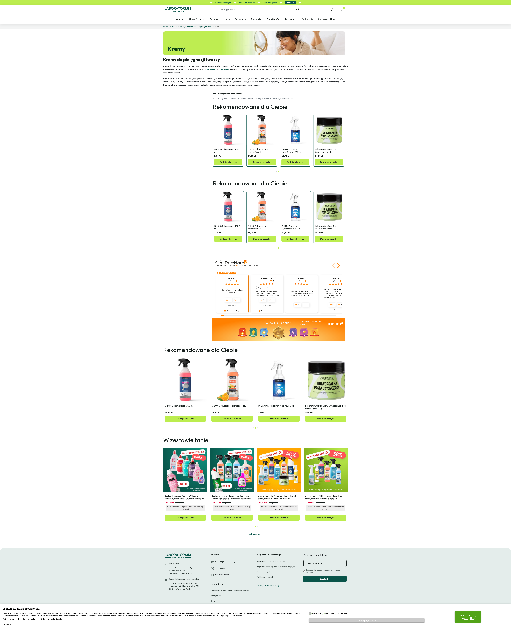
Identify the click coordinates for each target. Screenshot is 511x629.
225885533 (220, 568)
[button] (342, 9)
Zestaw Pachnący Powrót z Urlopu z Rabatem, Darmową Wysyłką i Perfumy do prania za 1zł (184, 497)
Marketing (342, 613)
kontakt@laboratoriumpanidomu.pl (229, 562)
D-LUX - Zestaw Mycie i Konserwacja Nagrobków (326, 150)
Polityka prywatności (26, 619)
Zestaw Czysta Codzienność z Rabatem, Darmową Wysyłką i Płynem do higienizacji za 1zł (231, 497)
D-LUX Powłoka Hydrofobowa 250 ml (257, 150)
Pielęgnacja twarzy (204, 27)
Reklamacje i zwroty (265, 577)
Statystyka (329, 613)
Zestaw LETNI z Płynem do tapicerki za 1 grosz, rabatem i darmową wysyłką (277, 497)
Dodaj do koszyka (228, 162)
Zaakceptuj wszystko (468, 616)
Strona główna (168, 27)
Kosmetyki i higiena (185, 27)
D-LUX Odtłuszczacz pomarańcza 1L (224, 150)
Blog (213, 601)
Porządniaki (216, 596)
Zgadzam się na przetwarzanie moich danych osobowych (323, 571)
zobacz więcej (255, 534)
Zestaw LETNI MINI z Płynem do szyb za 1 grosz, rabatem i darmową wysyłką (324, 497)
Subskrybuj (325, 579)
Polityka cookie (9, 619)
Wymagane (316, 613)
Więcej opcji (11, 624)
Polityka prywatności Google (50, 619)
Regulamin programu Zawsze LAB (271, 561)
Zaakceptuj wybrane (366, 620)
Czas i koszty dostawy (266, 572)
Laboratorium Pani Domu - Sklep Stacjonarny (230, 590)
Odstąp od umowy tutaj (268, 585)
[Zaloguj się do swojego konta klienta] (333, 9)
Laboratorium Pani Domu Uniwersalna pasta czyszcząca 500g (293, 151)
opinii (247, 265)
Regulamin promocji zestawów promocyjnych (276, 566)
